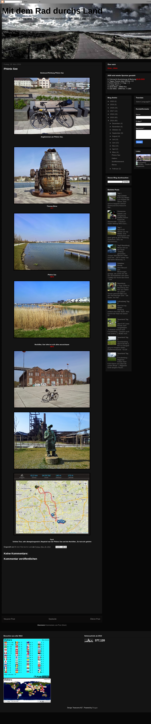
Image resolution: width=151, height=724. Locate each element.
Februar (115, 169)
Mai (113, 146)
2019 (112, 104)
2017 (112, 111)
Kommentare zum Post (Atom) (56, 625)
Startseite (53, 619)
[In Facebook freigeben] (63, 547)
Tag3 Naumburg (123, 245)
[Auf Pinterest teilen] (65, 547)
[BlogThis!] (59, 547)
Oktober (115, 130)
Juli (113, 139)
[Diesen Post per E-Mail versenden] (56, 547)
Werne (114, 165)
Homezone (121, 211)
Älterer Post (95, 619)
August (115, 136)
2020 (112, 101)
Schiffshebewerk (118, 161)
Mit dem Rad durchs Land (52, 10)
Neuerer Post (9, 619)
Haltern (114, 158)
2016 (112, 114)
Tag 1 (119, 193)
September (116, 133)
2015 (112, 117)
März (114, 152)
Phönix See (116, 155)
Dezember (116, 123)
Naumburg (121, 283)
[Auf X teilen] (61, 547)
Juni (114, 143)
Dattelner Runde (120, 264)
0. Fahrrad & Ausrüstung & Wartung (122, 79)
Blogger (94, 708)
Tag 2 (119, 227)
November (116, 127)
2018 (112, 108)
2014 (112, 121)
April (114, 149)
